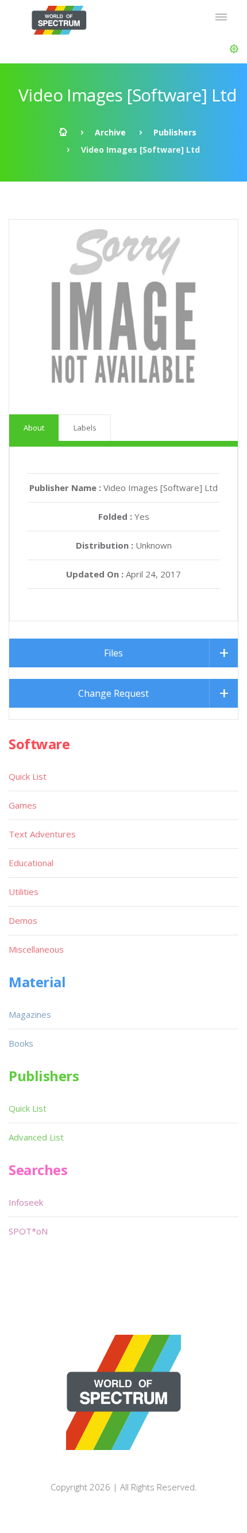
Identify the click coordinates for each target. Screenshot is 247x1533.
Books (21, 1043)
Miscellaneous (36, 949)
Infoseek (26, 1202)
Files (113, 653)
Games (23, 805)
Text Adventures (42, 834)
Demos (23, 920)
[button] (234, 49)
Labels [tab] (85, 427)
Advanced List (36, 1137)
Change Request (113, 693)
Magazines (30, 1014)
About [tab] (34, 427)
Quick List (28, 776)
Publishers (174, 132)
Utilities (23, 891)
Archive (110, 132)
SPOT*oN (28, 1231)
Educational (31, 863)
